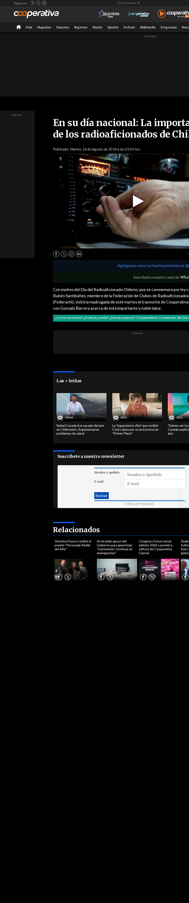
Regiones (80, 27)
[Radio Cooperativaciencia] (138, 14)
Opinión (112, 27)
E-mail (98, 481)
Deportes (62, 27)
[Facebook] (32, 3)
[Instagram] (44, 3)
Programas (169, 27)
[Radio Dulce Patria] (109, 14)
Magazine (44, 27)
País (29, 27)
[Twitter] (38, 3)
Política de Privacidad (139, 504)
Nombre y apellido (107, 472)
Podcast (129, 27)
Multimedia (148, 27)
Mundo (97, 27)
